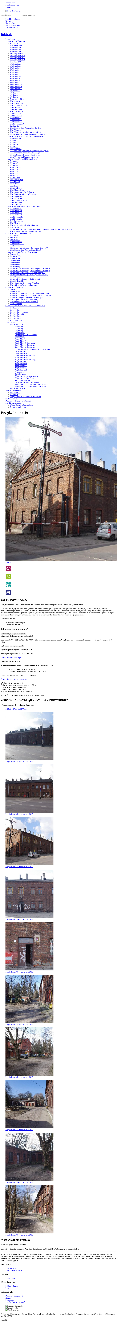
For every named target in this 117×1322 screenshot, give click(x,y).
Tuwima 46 (14, 145)
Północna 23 (14, 165)
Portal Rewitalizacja (12, 19)
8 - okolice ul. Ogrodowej (14, 287)
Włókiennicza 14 (16, 82)
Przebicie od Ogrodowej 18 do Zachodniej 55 (26, 297)
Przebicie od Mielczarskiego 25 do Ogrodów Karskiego (30, 271)
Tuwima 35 (14, 142)
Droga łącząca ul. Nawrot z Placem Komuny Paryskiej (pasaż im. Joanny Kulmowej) (41, 229)
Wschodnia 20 (15, 167)
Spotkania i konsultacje (13, 1270)
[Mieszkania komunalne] (8, 571)
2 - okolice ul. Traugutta (14, 111)
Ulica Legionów (16, 188)
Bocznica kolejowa (21, 374)
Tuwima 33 (14, 140)
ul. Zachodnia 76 (11, 399)
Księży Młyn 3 (20, 331)
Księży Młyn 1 (20, 326)
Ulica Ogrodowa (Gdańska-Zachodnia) (24, 302)
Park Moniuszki (15, 149)
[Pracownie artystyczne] (8, 595)
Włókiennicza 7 (15, 74)
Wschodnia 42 (15, 176)
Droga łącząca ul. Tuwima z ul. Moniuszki (25, 397)
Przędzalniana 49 (11, 27)
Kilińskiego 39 (15, 138)
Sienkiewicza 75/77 (17, 244)
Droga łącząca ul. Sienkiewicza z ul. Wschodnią (27, 134)
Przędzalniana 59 (21, 362)
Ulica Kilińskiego (16, 103)
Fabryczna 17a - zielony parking (26, 376)
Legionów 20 (15, 291)
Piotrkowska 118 (16, 215)
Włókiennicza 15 (16, 85)
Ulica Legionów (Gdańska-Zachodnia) (24, 300)
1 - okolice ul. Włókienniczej (15, 41)
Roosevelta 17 (15, 240)
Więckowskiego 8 (16, 320)
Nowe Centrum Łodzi (13, 391)
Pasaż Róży (14, 184)
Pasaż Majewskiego (17, 99)
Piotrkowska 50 (15, 318)
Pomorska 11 (14, 161)
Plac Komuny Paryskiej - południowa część (25, 231)
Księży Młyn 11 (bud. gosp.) (25, 343)
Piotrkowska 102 (16, 209)
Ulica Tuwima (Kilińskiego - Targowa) (24, 157)
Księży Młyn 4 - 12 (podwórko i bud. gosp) (30, 386)
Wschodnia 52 (15, 95)
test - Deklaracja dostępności (15, 1302)
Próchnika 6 (14, 308)
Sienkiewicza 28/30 (17, 124)
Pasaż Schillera (15, 227)
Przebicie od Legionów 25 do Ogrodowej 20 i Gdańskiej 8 (31, 295)
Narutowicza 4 (15, 114)
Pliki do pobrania (11, 1286)
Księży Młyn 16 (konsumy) (25, 347)
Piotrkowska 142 (16, 235)
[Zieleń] (8, 579)
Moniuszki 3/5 (15, 393)
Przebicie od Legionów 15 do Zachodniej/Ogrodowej (29, 293)
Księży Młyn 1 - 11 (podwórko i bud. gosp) (30, 384)
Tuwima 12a (14, 126)
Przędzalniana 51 (21, 353)
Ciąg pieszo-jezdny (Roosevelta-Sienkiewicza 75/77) (29, 248)
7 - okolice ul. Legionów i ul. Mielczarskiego (21, 252)
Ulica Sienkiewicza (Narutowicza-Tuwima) (25, 128)
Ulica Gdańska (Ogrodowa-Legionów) (24, 285)
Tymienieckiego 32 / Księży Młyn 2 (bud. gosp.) (32, 349)
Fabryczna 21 (19, 372)
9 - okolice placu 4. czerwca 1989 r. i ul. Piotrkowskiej (25, 306)
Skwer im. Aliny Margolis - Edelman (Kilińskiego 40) (29, 151)
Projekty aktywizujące (13, 403)
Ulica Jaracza (15, 101)
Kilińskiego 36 (15, 51)
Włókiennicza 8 (15, 76)
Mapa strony (10, 1300)
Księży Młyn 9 (20, 339)
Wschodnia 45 (15, 91)
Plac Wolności (15, 182)
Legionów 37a (15, 256)
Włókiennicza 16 (16, 87)
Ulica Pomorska (16, 196)
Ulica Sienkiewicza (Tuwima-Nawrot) (24, 225)
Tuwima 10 (14, 395)
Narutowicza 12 (16, 116)
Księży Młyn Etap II (17, 388)
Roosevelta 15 (15, 238)
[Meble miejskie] (8, 587)
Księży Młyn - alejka (22, 380)
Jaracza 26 (14, 43)
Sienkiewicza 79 (16, 246)
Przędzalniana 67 (21, 368)
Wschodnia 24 (15, 171)
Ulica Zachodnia (16, 204)
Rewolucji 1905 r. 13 (17, 54)
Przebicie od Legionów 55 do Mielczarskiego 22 (27, 273)
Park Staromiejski (16, 180)
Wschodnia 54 (15, 97)
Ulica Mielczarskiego (17, 281)
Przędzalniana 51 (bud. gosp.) (25, 355)
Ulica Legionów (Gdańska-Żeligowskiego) (25, 279)
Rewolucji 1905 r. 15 (17, 56)
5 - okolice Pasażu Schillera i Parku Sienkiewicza (23, 207)
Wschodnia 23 (15, 169)
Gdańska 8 (14, 289)
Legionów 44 (15, 258)
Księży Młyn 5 (20, 333)
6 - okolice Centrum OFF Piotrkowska (19, 233)
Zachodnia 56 (15, 178)
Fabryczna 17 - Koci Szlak (24, 378)
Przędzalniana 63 (21, 366)
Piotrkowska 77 (15, 118)
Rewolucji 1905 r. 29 (17, 60)
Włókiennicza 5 (15, 70)
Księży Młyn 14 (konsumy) (25, 345)
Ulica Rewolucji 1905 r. (18, 105)
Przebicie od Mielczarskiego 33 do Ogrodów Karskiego (30, 269)
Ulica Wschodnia (16, 109)
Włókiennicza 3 (15, 66)
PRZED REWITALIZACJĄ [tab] (16, 709)
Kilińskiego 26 (15, 47)
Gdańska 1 (14, 254)
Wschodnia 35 (15, 173)
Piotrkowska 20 (15, 310)
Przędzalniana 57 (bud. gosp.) (25, 360)
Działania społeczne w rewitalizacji (18, 401)
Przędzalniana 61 (21, 364)
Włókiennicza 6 (15, 72)
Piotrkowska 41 (15, 316)
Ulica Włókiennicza (17, 107)
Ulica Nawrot (15, 223)
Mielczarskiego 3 (16, 260)
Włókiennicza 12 (16, 80)
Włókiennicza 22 (16, 89)
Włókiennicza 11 (16, 78)
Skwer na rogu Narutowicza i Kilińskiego (25, 153)
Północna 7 (14, 163)
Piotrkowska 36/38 (17, 314)
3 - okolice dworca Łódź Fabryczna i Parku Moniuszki (25, 136)
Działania (8, 21)
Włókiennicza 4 (15, 68)
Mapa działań (10, 39)
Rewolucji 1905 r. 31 (17, 62)
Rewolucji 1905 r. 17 (17, 58)
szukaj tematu (27, 15)
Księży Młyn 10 (20, 341)
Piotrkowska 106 (16, 211)
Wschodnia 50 (15, 93)
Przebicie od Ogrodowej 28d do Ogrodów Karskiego (29, 275)
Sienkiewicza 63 (16, 219)
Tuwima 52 (14, 147)
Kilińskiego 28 (15, 49)
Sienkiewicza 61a (16, 217)
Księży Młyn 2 (20, 328)
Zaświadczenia (10, 1268)
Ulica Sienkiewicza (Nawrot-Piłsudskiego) (25, 250)
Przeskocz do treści (12, 5)
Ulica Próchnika (16, 198)
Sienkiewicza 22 (16, 120)
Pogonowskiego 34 (17, 45)
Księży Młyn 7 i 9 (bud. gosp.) (26, 335)
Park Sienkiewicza (16, 221)
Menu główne (10, 3)
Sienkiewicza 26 (16, 122)
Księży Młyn (10, 23)
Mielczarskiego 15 (16, 262)
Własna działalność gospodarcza (21, 405)
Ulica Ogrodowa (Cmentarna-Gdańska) (24, 283)
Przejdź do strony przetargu (11, 658)
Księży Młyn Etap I (12, 25)
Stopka (8, 7)
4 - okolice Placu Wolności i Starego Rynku (21, 159)
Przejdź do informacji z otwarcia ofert (14, 679)
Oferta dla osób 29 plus (18, 407)
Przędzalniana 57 (21, 357)
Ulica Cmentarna (16, 277)
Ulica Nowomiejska (17, 190)
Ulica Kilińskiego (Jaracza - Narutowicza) (25, 155)
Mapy (7, 1288)
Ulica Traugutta (15, 130)
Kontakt (8, 1298)
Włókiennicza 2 (15, 64)
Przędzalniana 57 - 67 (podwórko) (27, 382)
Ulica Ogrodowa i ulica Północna (22, 192)
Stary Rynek (14, 186)
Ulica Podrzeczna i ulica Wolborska (23, 194)
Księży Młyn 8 (20, 337)
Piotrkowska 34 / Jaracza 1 (19, 312)
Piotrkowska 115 (16, 213)
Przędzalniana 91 (21, 370)
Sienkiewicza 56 (16, 242)
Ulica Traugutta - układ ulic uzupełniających (26, 132)
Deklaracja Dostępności (14, 1296)
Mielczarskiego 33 (16, 266)
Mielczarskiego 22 (16, 264)
